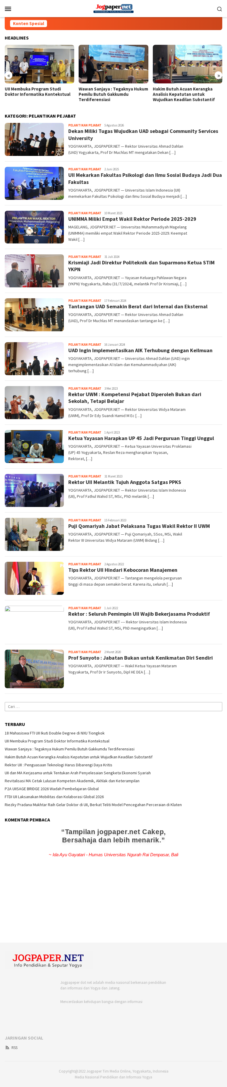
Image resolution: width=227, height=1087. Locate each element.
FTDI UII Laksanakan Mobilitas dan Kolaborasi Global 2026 (54, 796)
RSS (14, 1047)
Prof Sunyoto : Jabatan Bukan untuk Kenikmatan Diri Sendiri (140, 657)
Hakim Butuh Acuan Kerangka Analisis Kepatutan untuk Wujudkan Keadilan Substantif (184, 94)
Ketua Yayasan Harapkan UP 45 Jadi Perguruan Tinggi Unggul (141, 438)
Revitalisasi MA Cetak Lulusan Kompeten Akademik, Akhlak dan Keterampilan (72, 780)
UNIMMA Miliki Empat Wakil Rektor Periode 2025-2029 (132, 218)
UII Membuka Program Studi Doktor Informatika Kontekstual (37, 91)
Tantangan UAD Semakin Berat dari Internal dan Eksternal (137, 306)
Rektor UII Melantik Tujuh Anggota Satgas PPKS (124, 482)
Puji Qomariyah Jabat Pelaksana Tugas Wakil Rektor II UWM (139, 526)
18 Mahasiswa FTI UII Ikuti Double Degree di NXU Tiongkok (55, 733)
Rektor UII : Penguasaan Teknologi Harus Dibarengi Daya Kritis (58, 765)
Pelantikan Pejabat (84, 125)
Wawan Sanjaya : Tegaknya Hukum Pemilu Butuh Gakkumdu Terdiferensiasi (113, 94)
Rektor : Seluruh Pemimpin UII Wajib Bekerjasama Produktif (139, 613)
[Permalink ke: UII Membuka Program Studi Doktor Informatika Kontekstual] (39, 64)
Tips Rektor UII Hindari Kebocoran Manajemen (122, 569)
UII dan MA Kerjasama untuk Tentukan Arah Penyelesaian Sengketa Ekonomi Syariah (78, 772)
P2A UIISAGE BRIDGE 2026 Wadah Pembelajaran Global (52, 788)
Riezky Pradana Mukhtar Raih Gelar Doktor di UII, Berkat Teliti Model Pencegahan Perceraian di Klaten (93, 804)
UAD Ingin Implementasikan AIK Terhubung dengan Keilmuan (140, 350)
